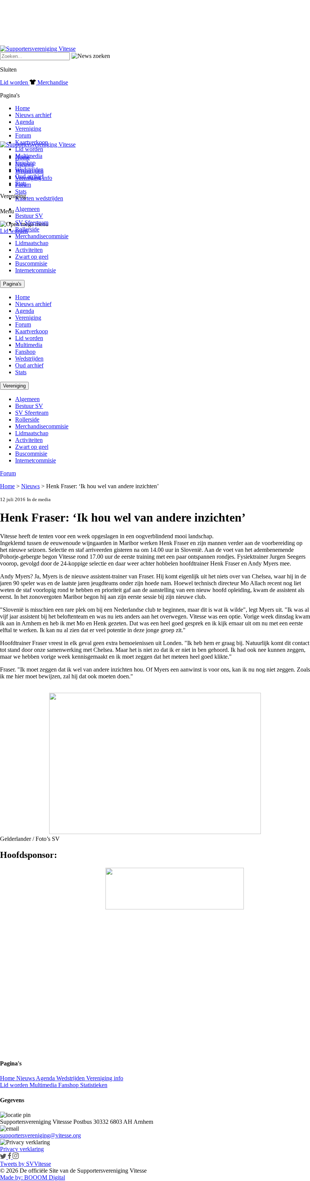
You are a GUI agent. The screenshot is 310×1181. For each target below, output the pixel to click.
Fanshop (25, 162)
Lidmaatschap (31, 243)
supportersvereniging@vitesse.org (40, 1135)
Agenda (24, 122)
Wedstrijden (29, 169)
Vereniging (28, 128)
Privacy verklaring (22, 1149)
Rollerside (27, 229)
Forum (23, 135)
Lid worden (14, 231)
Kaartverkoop (31, 142)
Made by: (11, 1177)
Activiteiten (29, 250)
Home (22, 108)
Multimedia (28, 156)
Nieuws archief (33, 115)
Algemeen (27, 209)
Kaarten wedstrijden (39, 198)
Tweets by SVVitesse (25, 1164)
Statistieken (93, 1085)
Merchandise (52, 82)
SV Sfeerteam (31, 222)
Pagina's (12, 284)
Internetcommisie (35, 270)
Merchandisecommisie (41, 236)
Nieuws (30, 486)
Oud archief (29, 176)
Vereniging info (104, 1078)
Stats (20, 191)
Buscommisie (31, 263)
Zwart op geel (31, 256)
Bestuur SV (29, 215)
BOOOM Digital (44, 1177)
